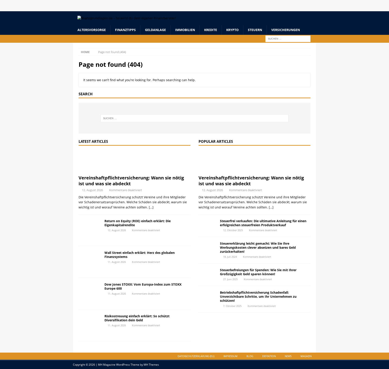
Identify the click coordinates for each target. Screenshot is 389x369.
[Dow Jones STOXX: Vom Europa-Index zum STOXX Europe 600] (90, 293)
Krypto (232, 30)
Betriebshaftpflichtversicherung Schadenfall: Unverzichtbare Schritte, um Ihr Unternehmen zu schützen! (258, 296)
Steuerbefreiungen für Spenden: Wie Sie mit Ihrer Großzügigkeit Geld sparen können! (258, 272)
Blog (250, 356)
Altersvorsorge (91, 30)
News (288, 356)
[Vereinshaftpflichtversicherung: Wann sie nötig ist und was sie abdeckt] (134, 161)
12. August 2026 (92, 190)
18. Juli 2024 (230, 256)
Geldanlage (155, 30)
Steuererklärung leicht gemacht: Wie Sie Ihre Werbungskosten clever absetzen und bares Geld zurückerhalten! (258, 247)
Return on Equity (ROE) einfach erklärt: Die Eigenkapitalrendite (137, 223)
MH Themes (151, 365)
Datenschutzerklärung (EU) (196, 356)
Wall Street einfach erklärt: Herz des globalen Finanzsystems (139, 254)
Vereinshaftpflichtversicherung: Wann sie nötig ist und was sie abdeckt (131, 181)
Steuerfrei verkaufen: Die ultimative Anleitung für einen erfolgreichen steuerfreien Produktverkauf (263, 223)
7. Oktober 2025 (232, 306)
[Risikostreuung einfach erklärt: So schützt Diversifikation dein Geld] (90, 325)
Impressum (230, 356)
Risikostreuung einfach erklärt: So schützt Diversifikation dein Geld (137, 318)
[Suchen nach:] (287, 38)
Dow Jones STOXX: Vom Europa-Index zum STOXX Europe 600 (142, 286)
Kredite (210, 30)
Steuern (255, 30)
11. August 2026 (117, 262)
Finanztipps (125, 30)
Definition (269, 356)
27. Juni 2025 (230, 279)
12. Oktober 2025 (233, 230)
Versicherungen (285, 30)
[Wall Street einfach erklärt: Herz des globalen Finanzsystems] (90, 262)
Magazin (306, 356)
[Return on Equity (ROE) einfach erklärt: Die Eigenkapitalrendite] (90, 230)
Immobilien (185, 30)
